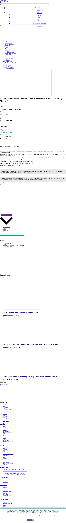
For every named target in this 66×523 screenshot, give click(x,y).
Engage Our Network (39, 26)
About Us (39, 16)
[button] (64, 21)
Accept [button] (30, 520)
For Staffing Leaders (39, 13)
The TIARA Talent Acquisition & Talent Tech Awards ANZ (39, 24)
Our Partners (39, 25)
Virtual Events (39, 15)
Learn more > (39, 11)
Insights (38, 19)
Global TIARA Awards (38, 22)
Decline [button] (36, 520)
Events (38, 12)
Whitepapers (39, 20)
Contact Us (39, 17)
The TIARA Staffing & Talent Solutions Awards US (39, 23)
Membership (38, 10)
